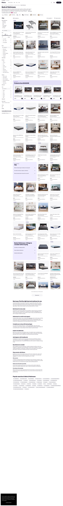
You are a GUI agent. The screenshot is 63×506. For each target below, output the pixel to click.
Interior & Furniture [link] (17, 5)
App (16, 2)
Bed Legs (3, 27)
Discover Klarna (10, 2)
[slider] (2, 35)
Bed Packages (4, 25)
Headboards (4, 26)
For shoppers (3, 0)
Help (19, 2)
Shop (14, 2)
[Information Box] (18, 18)
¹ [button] (17, 56)
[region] (9, 499)
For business (7, 0)
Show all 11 (3, 84)
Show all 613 (3, 57)
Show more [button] (37, 295)
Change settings (8, 502)
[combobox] (49, 18)
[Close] (16, 495)
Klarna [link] (2, 5)
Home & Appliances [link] (10, 5)
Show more (30, 11)
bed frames (37, 311)
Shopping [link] (5, 5)
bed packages (31, 325)
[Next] (59, 92)
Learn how (15, 12)
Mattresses (4, 21)
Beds (24, 333)
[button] (54, 2)
